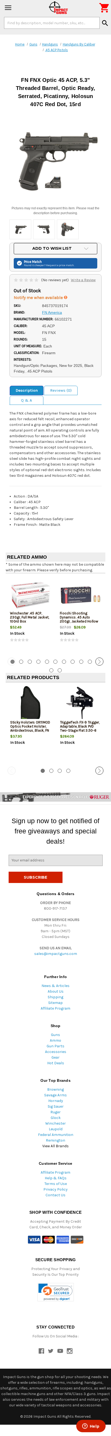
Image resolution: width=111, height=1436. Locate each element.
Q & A (26, 400)
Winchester (55, 1123)
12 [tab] (51, 670)
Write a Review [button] (83, 280)
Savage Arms (55, 1095)
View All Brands (55, 1146)
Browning (55, 1089)
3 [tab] (30, 662)
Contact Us (55, 1195)
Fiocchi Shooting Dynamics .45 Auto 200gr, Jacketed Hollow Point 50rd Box (79, 619)
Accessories (55, 1051)
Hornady (55, 1100)
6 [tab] (55, 662)
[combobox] (52, 23)
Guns (55, 1034)
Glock (56, 1117)
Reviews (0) (61, 390)
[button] (56, 1292)
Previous (12, 662)
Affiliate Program (55, 1008)
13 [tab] (60, 670)
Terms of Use (55, 1183)
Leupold (56, 1129)
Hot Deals (55, 1063)
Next (99, 662)
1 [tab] (43, 771)
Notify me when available (39, 297)
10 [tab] (90, 662)
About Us (56, 991)
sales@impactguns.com (55, 953)
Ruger (55, 1112)
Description (27, 390)
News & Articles (55, 985)
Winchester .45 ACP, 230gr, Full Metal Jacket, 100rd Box (29, 617)
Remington (55, 1140)
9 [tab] (81, 662)
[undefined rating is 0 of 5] (26, 280)
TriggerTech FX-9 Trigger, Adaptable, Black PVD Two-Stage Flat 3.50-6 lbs (80, 728)
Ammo (55, 1040)
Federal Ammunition (55, 1134)
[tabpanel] (30, 614)
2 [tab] (21, 662)
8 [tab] (73, 662)
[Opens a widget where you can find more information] (91, 1426)
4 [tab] (38, 662)
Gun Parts (55, 1046)
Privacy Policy (55, 1189)
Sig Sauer (56, 1106)
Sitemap (55, 1002)
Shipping (55, 997)
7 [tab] (64, 662)
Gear (55, 1057)
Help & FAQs (56, 1178)
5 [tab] (47, 662)
